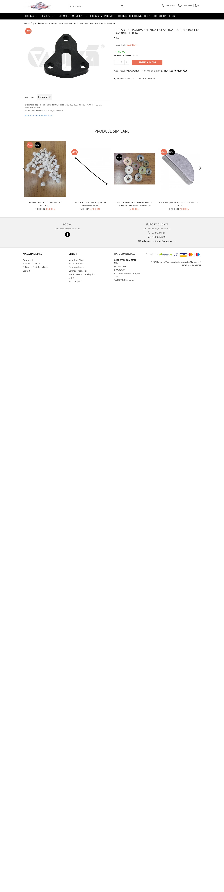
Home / (27, 23)
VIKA (116, 37)
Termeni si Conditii (31, 263)
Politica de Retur (76, 263)
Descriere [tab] (29, 97)
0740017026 (158, 237)
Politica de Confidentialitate (35, 267)
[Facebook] (67, 234)
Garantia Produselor (78, 270)
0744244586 (158, 232)
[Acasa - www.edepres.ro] (38, 6)
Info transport (75, 281)
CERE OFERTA (159, 15)
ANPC (71, 278)
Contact (26, 270)
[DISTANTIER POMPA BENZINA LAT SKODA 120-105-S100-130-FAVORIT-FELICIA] (66, 56)
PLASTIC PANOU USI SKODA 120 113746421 (45, 204)
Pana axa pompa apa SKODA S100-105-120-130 (179, 204)
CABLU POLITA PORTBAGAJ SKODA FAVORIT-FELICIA (90, 204)
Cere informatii (148, 78)
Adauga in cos (147, 62)
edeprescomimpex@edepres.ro (158, 241)
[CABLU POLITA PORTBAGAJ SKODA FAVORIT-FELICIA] (90, 169)
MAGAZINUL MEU (32, 253)
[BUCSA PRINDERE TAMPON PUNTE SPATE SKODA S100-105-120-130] (134, 168)
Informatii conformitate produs (39, 115)
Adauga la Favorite (125, 78)
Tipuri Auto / (38, 23)
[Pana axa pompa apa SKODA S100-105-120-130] (179, 169)
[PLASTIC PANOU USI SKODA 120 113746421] (45, 169)
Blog (147, 15)
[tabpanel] (66, 56)
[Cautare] (122, 6)
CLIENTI (73, 253)
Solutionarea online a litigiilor (82, 274)
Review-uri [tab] (44, 97)
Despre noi (28, 260)
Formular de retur (77, 267)
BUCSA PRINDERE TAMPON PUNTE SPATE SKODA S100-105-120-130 (134, 204)
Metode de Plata (76, 260)
